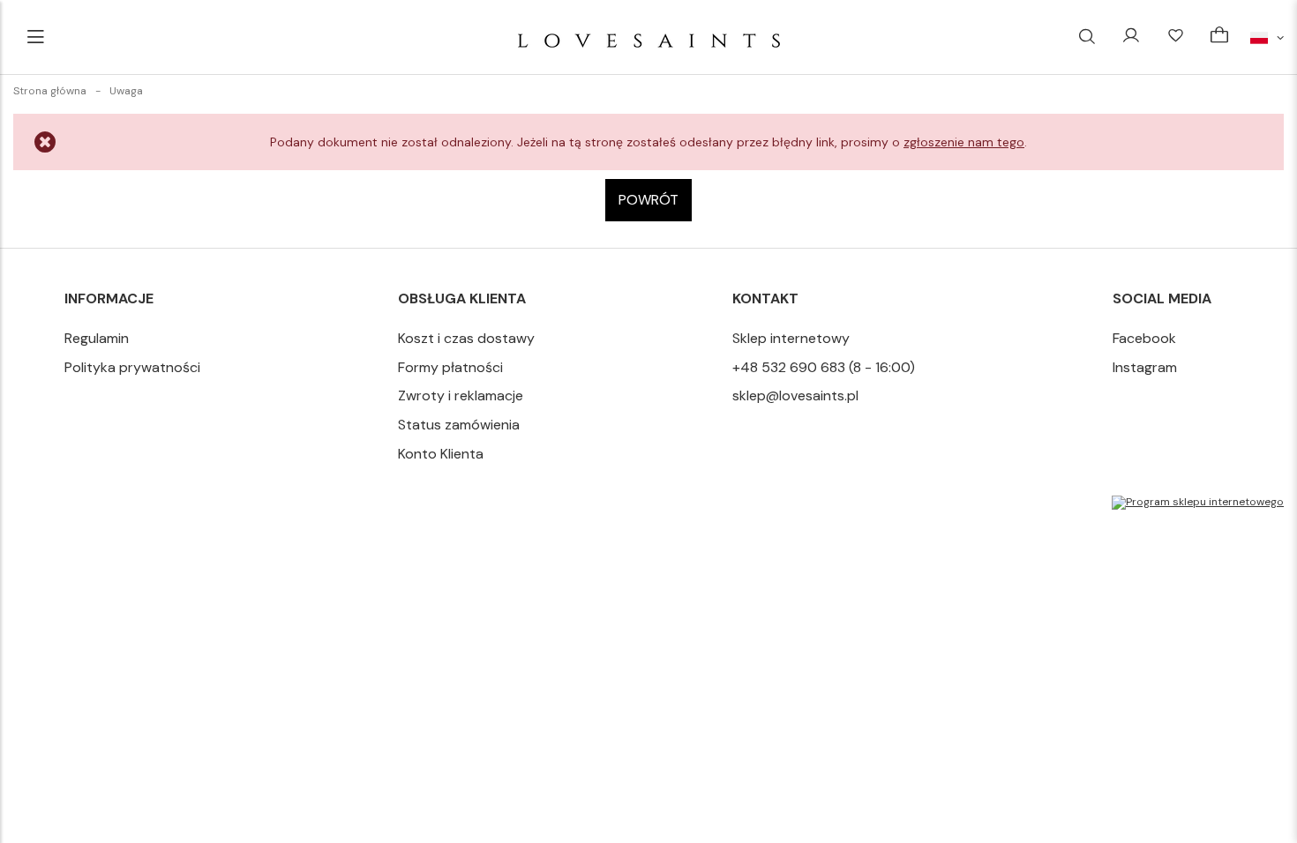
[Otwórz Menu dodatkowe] (35, 37)
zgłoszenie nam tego (963, 142)
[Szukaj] (1087, 37)
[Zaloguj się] (1131, 37)
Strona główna (49, 91)
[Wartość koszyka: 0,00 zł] (1219, 37)
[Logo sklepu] (649, 37)
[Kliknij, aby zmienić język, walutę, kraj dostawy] (1267, 37)
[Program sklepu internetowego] (1198, 503)
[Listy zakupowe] (1175, 37)
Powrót (648, 199)
